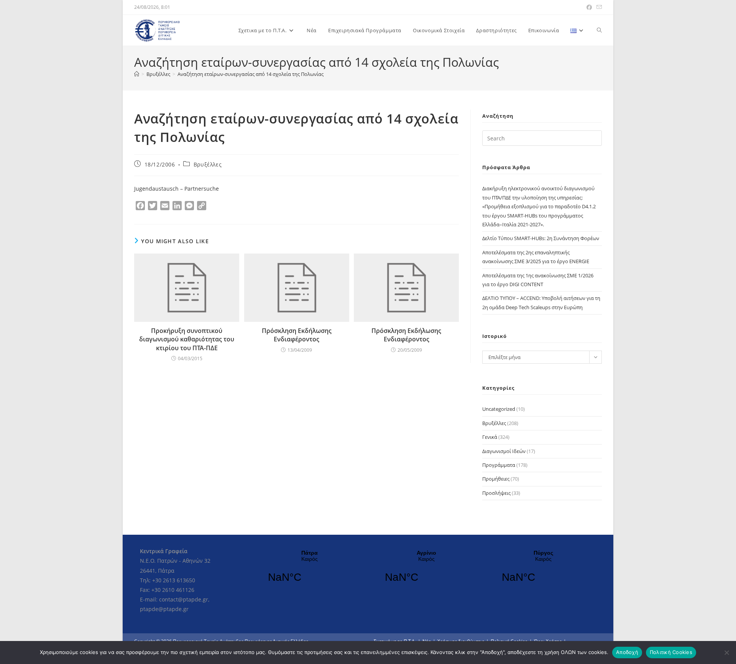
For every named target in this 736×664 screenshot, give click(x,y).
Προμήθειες (495, 478)
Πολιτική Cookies (671, 652)
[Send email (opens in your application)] (598, 7)
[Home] (136, 74)
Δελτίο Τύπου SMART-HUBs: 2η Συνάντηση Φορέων (540, 238)
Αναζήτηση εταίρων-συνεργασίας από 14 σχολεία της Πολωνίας (250, 74)
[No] (726, 652)
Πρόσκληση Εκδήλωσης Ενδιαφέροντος (297, 334)
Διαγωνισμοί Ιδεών (504, 451)
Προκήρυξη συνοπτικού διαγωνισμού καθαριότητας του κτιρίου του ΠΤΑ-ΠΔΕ (186, 339)
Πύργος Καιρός (543, 571)
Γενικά (489, 436)
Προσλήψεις (496, 492)
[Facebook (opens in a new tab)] (589, 7)
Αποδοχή (627, 652)
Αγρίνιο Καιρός (426, 571)
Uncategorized (498, 408)
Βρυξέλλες (208, 164)
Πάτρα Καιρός (309, 571)
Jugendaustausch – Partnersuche (176, 188)
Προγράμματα (498, 464)
